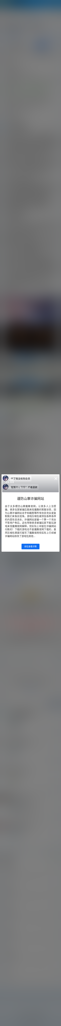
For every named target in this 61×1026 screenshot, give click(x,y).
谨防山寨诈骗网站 (30, 499)
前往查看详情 (30, 546)
